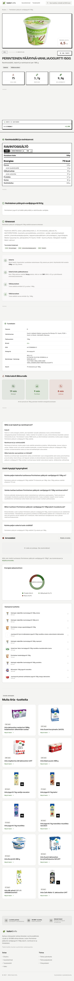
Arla (28, 343)
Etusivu (4, 9)
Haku (5, 966)
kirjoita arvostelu (8, 560)
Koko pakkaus (17, 151)
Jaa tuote (65, 53)
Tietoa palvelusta (46, 957)
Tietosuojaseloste (46, 960)
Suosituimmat (26, 3)
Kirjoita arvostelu (65, 538)
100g (6, 151)
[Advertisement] (37, 103)
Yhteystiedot (44, 963)
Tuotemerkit (36, 3)
